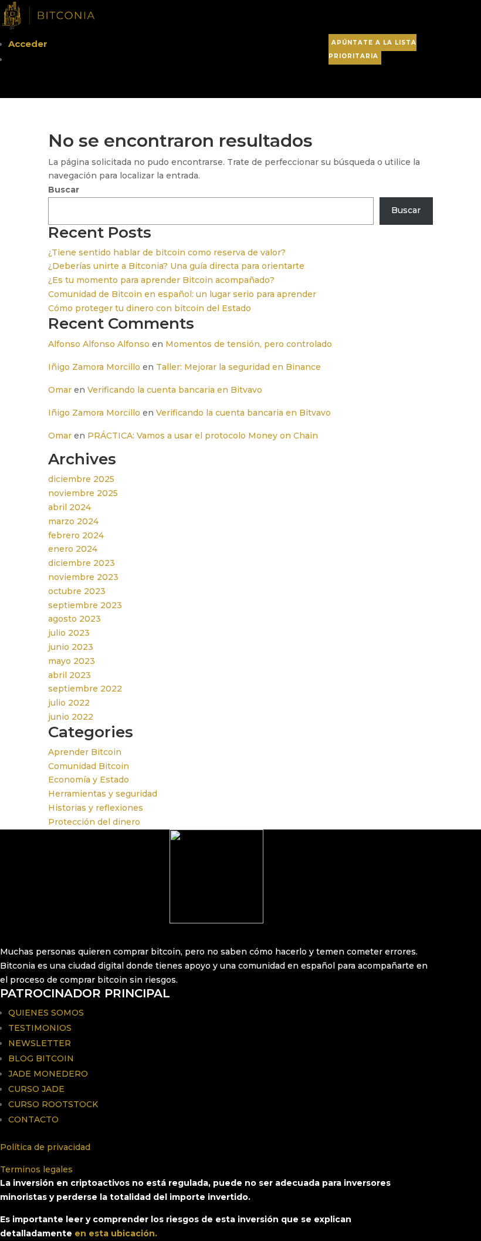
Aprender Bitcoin (84, 752)
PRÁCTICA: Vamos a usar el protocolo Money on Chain (202, 435)
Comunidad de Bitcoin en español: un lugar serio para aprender (182, 294)
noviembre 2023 (83, 577)
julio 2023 (69, 633)
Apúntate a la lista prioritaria (372, 49)
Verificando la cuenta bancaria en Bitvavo (174, 390)
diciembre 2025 (81, 479)
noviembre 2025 (83, 493)
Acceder (28, 43)
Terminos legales (36, 1169)
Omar (60, 390)
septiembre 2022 (85, 688)
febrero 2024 (76, 535)
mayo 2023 (71, 661)
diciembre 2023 (81, 563)
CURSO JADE (36, 1089)
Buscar (63, 189)
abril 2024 (69, 507)
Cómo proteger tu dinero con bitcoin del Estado (149, 308)
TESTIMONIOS (40, 1028)
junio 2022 (70, 716)
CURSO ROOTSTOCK (53, 1104)
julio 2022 (69, 702)
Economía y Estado (88, 779)
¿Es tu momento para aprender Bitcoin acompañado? (161, 280)
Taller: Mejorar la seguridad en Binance (238, 367)
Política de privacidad (45, 1147)
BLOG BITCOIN (41, 1058)
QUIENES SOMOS (46, 1012)
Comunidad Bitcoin (88, 766)
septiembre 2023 (85, 605)
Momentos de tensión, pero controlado (248, 344)
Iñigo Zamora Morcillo (94, 367)
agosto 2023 (74, 618)
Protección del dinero (94, 822)
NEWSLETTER (39, 1043)
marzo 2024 (73, 521)
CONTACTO (33, 1119)
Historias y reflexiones (95, 807)
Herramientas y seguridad (102, 793)
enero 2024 (72, 549)
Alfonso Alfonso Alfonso (99, 344)
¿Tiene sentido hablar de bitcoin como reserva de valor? (167, 252)
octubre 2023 (77, 591)
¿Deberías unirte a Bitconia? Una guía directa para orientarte (176, 266)
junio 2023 (70, 647)
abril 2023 (69, 675)
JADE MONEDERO (48, 1073)
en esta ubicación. (115, 1233)
